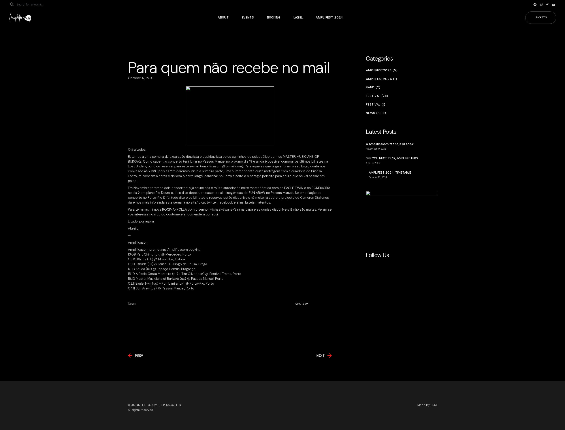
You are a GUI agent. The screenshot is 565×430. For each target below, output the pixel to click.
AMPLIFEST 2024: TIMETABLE (390, 172)
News (132, 303)
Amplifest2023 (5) (381, 70)
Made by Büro (427, 405)
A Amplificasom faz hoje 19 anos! (390, 144)
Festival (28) (377, 96)
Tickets (541, 17)
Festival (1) (375, 104)
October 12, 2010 (141, 78)
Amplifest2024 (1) (381, 79)
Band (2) (373, 87)
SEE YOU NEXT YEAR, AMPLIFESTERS (392, 158)
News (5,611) (376, 113)
